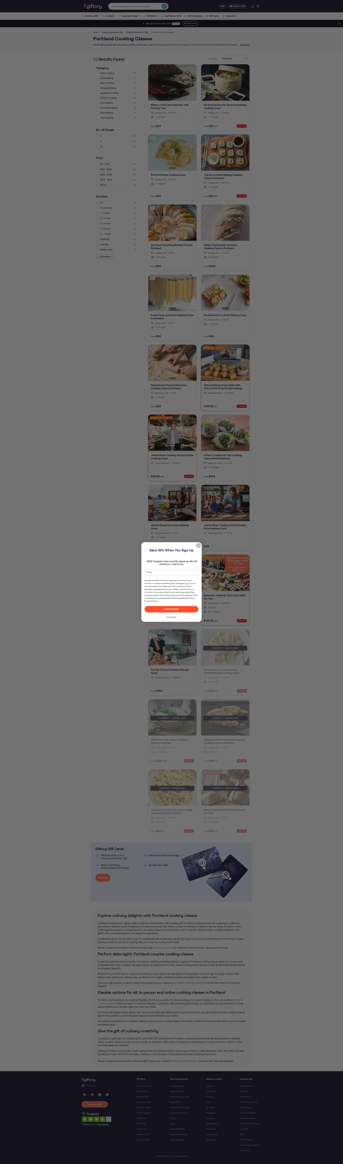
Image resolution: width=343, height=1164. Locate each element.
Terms (154, 601)
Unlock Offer (171, 609)
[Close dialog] (198, 545)
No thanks (171, 617)
